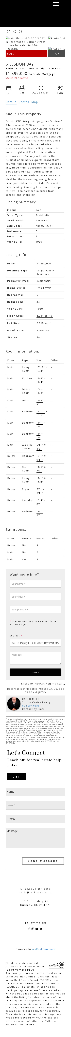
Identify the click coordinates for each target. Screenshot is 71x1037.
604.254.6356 (30, 705)
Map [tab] (34, 102)
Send (35, 672)
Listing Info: (16, 254)
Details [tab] (11, 102)
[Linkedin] (41, 929)
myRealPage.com (43, 949)
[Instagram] (34, 929)
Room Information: (22, 351)
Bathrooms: (16, 529)
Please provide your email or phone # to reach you (33, 623)
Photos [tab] (24, 102)
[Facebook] (30, 929)
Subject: (15, 635)
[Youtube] (37, 929)
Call (17, 776)
